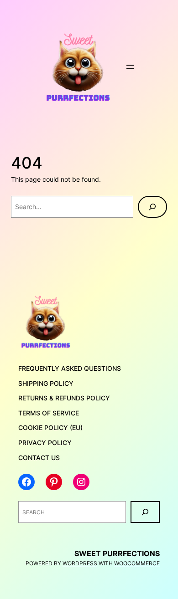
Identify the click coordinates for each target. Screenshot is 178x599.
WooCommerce (137, 563)
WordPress (80, 563)
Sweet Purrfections (117, 553)
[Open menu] (130, 66)
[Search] (152, 207)
